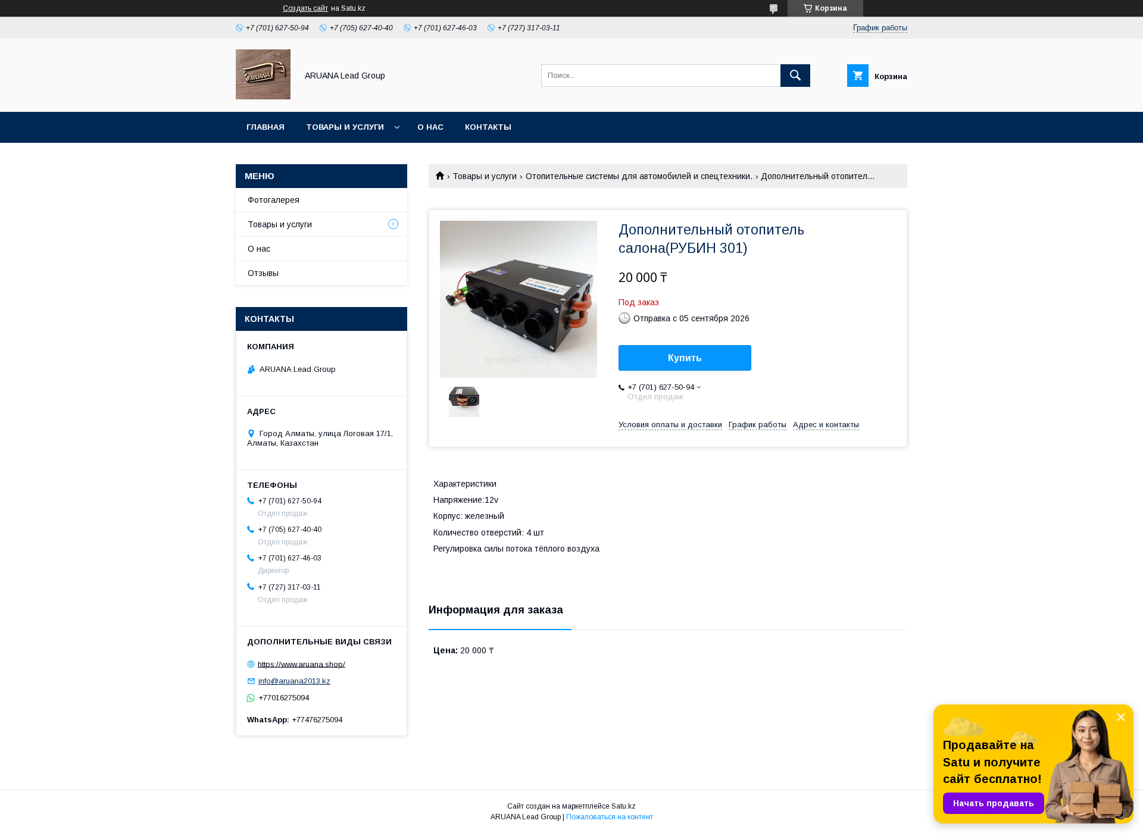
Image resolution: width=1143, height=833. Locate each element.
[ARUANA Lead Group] (263, 96)
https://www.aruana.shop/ (301, 663)
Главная (265, 127)
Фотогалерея (273, 200)
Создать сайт (305, 8)
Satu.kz (623, 806)
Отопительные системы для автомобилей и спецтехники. (639, 176)
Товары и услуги (345, 127)
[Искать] (795, 75)
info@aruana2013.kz (294, 681)
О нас (430, 127)
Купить (685, 358)
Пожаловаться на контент (609, 817)
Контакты (488, 127)
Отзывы (263, 273)
